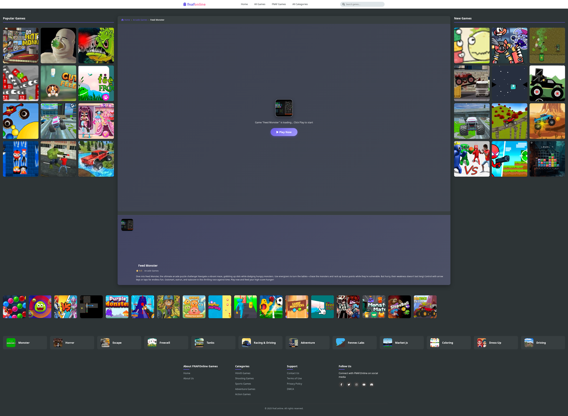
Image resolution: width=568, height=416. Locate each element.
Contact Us (293, 373)
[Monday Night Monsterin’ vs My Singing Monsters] (509, 45)
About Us (188, 378)
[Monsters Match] (374, 306)
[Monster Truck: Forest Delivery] (547, 83)
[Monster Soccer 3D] (271, 306)
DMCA (290, 389)
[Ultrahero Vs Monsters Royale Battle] (65, 306)
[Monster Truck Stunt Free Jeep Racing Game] (58, 121)
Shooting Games (244, 378)
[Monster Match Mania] (547, 159)
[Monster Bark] (20, 159)
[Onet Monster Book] (194, 306)
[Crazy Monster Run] (509, 83)
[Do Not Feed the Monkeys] (20, 45)
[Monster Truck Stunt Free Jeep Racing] (472, 121)
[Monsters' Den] (91, 306)
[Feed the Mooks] (20, 83)
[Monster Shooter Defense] (14, 306)
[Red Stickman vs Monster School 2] (509, 159)
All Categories (300, 4)
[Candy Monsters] (296, 306)
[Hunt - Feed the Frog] (96, 83)
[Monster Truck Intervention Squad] (472, 83)
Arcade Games (140, 19)
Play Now (285, 132)
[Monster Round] (40, 306)
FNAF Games (279, 4)
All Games (259, 4)
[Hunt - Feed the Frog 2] (322, 306)
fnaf (196, 4)
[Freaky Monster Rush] (245, 306)
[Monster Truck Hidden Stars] (425, 306)
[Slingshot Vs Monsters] (219, 306)
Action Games (243, 394)
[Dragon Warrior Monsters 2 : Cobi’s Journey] (168, 306)
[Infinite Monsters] (547, 45)
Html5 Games (242, 373)
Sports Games (243, 383)
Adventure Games (245, 389)
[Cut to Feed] (58, 83)
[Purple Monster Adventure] (117, 306)
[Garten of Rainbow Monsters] (472, 159)
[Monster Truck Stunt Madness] (509, 121)
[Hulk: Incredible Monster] (58, 159)
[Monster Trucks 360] (96, 159)
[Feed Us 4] (96, 45)
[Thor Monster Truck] (20, 121)
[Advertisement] (291, 241)
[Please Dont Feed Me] (58, 45)
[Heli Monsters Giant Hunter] (142, 306)
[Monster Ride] (547, 121)
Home (244, 4)
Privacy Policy (294, 383)
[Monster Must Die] (472, 45)
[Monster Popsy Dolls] (96, 121)
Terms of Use (294, 378)
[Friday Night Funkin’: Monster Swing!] (348, 306)
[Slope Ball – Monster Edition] (399, 306)
